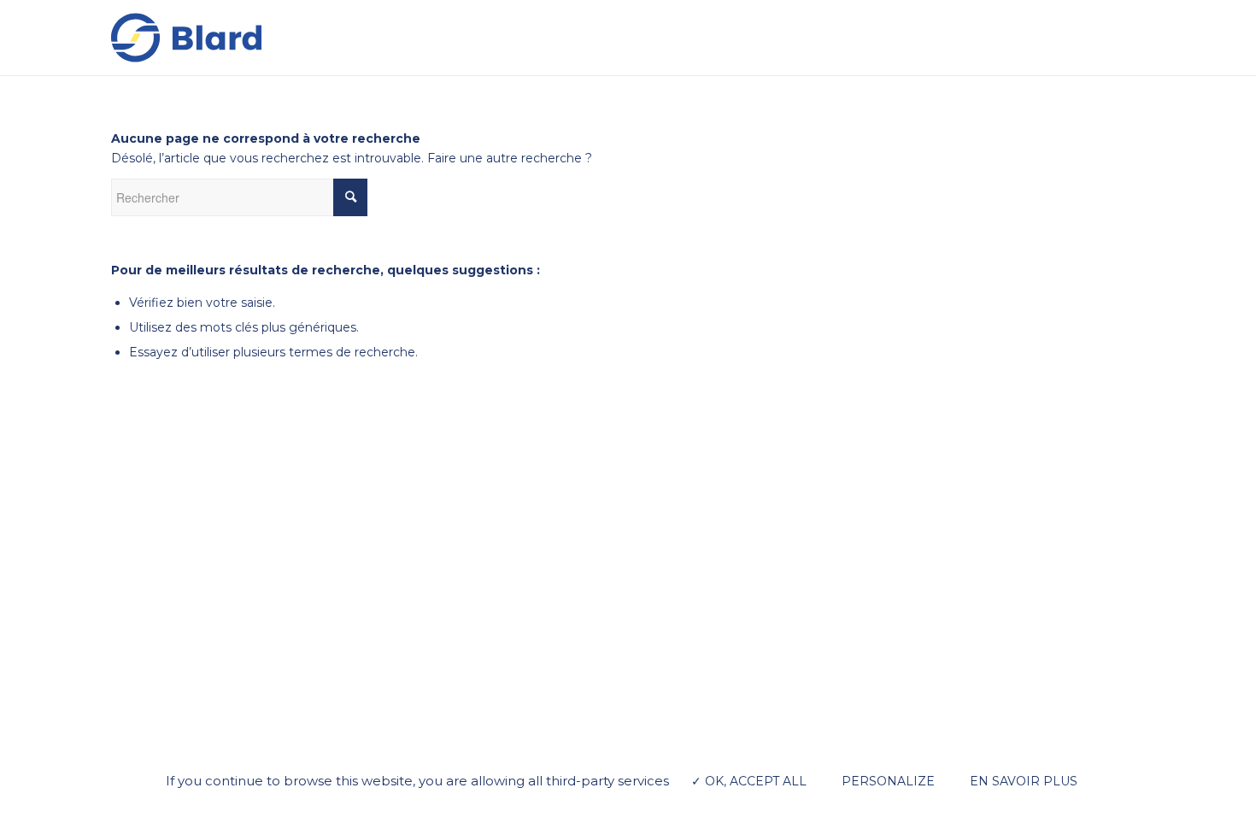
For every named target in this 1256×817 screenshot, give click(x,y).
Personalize (888, 781)
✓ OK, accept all (749, 781)
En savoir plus (1023, 781)
